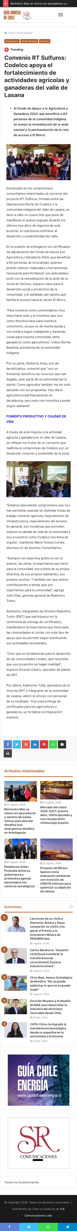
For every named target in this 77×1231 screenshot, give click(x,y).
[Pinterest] (44, 744)
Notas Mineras (29, 41)
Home (11, 32)
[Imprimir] (8, 753)
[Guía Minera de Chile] (17, 14)
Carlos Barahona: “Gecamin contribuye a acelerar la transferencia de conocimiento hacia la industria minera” (49, 958)
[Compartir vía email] (62, 744)
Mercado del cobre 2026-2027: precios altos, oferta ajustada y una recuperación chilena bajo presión (56, 814)
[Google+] (26, 744)
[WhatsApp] (53, 744)
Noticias (44, 41)
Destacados (24, 32)
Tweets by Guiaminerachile (21, 1182)
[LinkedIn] (35, 744)
